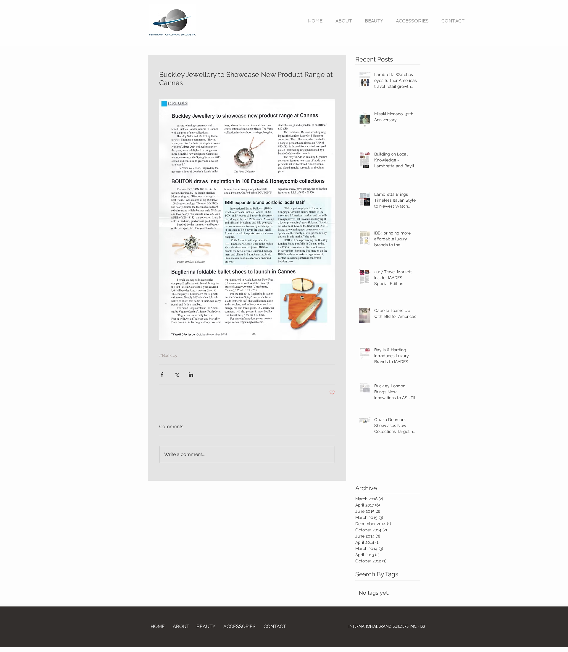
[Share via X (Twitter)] (176, 374)
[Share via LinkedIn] (191, 374)
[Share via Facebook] (162, 374)
